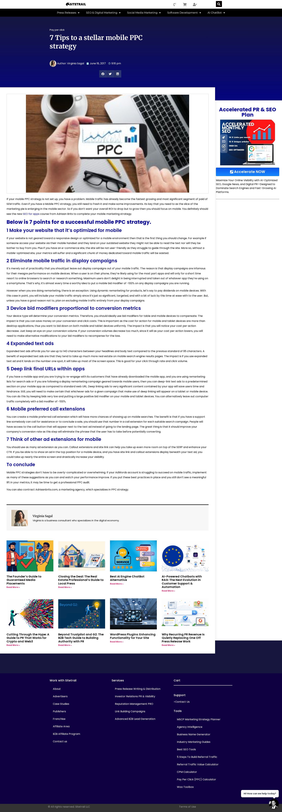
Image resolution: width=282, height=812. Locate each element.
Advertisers (60, 696)
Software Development (182, 12)
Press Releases (66, 12)
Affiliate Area (61, 726)
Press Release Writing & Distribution (137, 689)
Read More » (13, 587)
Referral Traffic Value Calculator (198, 764)
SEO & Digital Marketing (101, 12)
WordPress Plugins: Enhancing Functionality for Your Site (133, 636)
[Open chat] (274, 804)
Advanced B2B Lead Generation (135, 719)
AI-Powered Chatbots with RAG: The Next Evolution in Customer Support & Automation (182, 581)
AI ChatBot (215, 12)
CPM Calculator (187, 772)
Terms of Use (187, 807)
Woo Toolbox (185, 787)
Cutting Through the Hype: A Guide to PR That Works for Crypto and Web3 (28, 637)
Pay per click (57, 30)
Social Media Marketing (142, 12)
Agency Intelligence (189, 727)
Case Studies (61, 704)
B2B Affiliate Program (66, 734)
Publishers (59, 711)
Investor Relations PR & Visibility (135, 696)
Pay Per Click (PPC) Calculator (196, 779)
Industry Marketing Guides (193, 742)
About (57, 689)
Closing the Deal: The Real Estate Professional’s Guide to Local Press (81, 579)
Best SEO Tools (186, 749)
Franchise (59, 719)
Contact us (60, 741)
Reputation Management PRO (134, 704)
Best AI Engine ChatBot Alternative (127, 578)
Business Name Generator (193, 734)
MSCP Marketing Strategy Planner (198, 719)
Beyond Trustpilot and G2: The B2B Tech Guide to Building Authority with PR (81, 637)
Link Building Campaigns (130, 711)
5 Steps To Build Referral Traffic (197, 757)
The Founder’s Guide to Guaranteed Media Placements (24, 579)
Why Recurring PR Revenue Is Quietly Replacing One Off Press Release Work (183, 637)
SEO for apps (31, 214)
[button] (219, 4)
